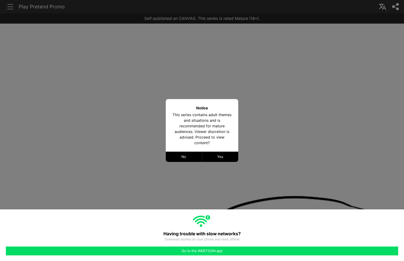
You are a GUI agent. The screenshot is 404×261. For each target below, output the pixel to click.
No (183, 156)
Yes (220, 156)
